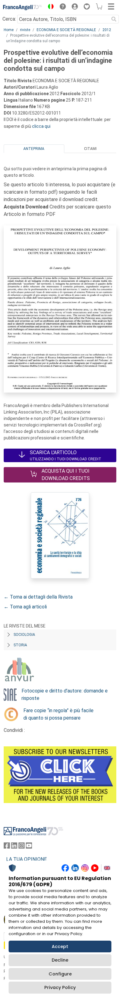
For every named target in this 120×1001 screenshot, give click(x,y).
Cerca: (9, 19)
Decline (60, 960)
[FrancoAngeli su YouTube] (29, 847)
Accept (60, 946)
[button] (49, 7)
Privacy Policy (60, 987)
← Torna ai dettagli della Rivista (38, 597)
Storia (20, 645)
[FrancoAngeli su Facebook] (7, 847)
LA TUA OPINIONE (26, 859)
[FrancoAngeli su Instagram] (21, 847)
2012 (106, 30)
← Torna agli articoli (25, 607)
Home (9, 30)
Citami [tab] (90, 149)
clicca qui (41, 126)
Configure (60, 974)
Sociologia (24, 634)
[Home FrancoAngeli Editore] (22, 7)
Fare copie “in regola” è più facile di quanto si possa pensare (58, 714)
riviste (25, 30)
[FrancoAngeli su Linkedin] (14, 847)
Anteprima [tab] (33, 149)
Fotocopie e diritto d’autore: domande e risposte (65, 694)
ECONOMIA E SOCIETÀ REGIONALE (66, 30)
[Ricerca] (114, 19)
